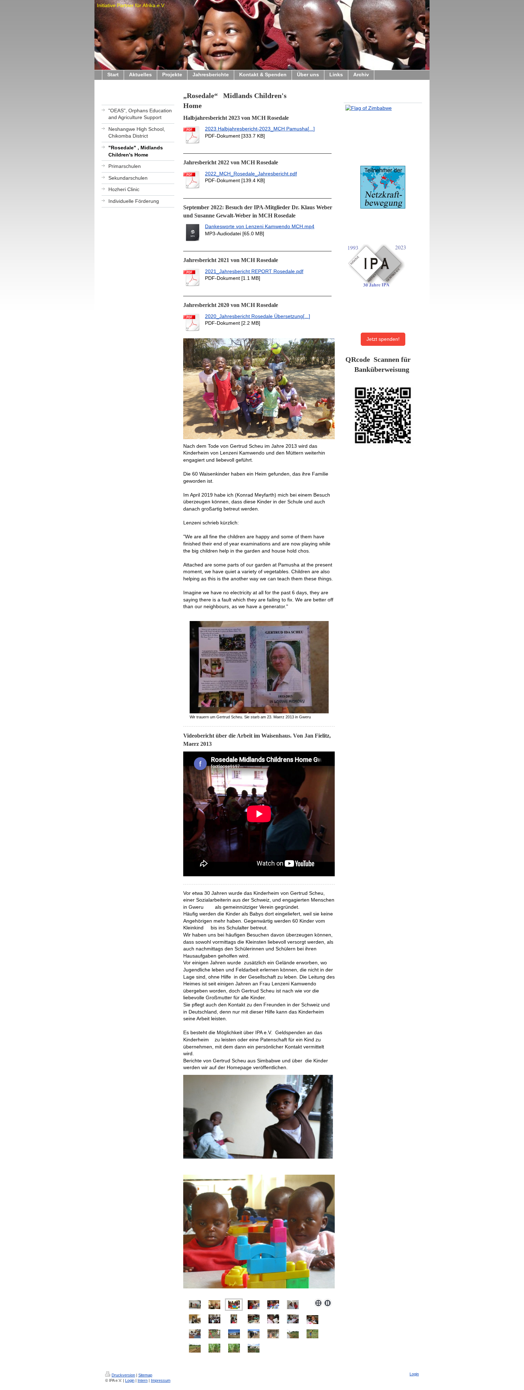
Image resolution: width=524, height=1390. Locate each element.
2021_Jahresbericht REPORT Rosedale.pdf (254, 271)
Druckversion (123, 1375)
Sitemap (145, 1375)
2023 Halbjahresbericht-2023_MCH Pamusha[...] (260, 129)
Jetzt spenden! (383, 339)
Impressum (160, 1380)
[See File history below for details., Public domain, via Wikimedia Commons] (382, 108)
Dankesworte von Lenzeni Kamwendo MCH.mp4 (259, 226)
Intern (143, 1380)
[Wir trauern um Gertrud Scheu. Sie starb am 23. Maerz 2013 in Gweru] (259, 667)
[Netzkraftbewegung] (382, 187)
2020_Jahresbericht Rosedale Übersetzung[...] (257, 316)
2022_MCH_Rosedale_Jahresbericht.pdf (251, 173)
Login (129, 1380)
